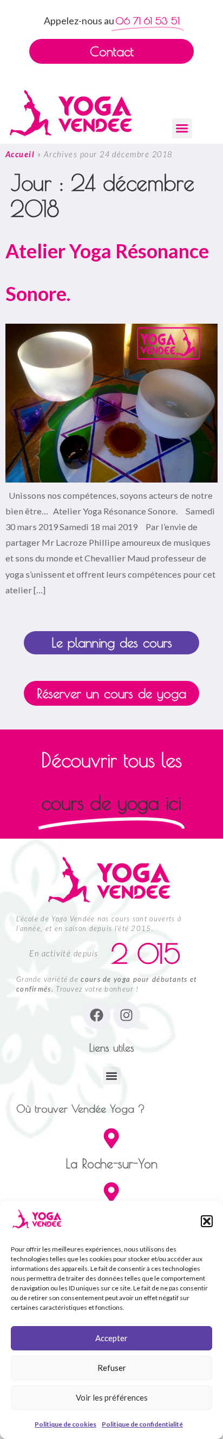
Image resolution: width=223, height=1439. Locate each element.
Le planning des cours (111, 642)
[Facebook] (96, 1015)
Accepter (111, 1338)
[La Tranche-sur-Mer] (111, 1192)
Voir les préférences (112, 1397)
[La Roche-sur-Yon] (111, 1138)
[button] (206, 1221)
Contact (112, 51)
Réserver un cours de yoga (111, 693)
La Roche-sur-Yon (111, 1163)
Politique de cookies (65, 1424)
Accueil (20, 154)
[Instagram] (126, 1015)
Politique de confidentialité (142, 1424)
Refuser (111, 1368)
